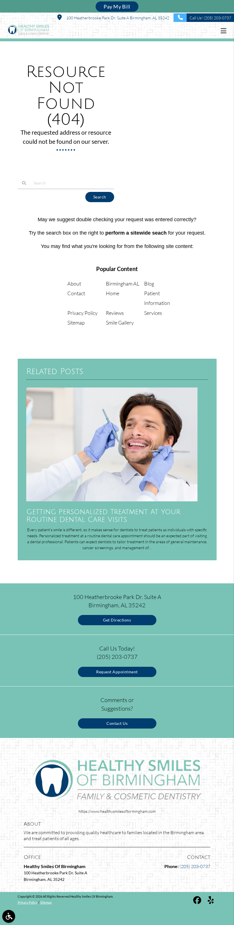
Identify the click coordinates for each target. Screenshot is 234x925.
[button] (225, 31)
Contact (76, 293)
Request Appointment (117, 671)
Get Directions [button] (117, 620)
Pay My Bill (117, 6)
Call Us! (210, 17)
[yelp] (211, 901)
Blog (149, 283)
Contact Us (117, 723)
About (74, 283)
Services (153, 313)
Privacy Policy (82, 313)
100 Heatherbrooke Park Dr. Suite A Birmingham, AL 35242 (116, 17)
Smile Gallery (120, 322)
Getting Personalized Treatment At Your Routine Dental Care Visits (103, 516)
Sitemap (76, 322)
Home (112, 293)
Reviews (115, 313)
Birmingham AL (122, 283)
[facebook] (197, 901)
